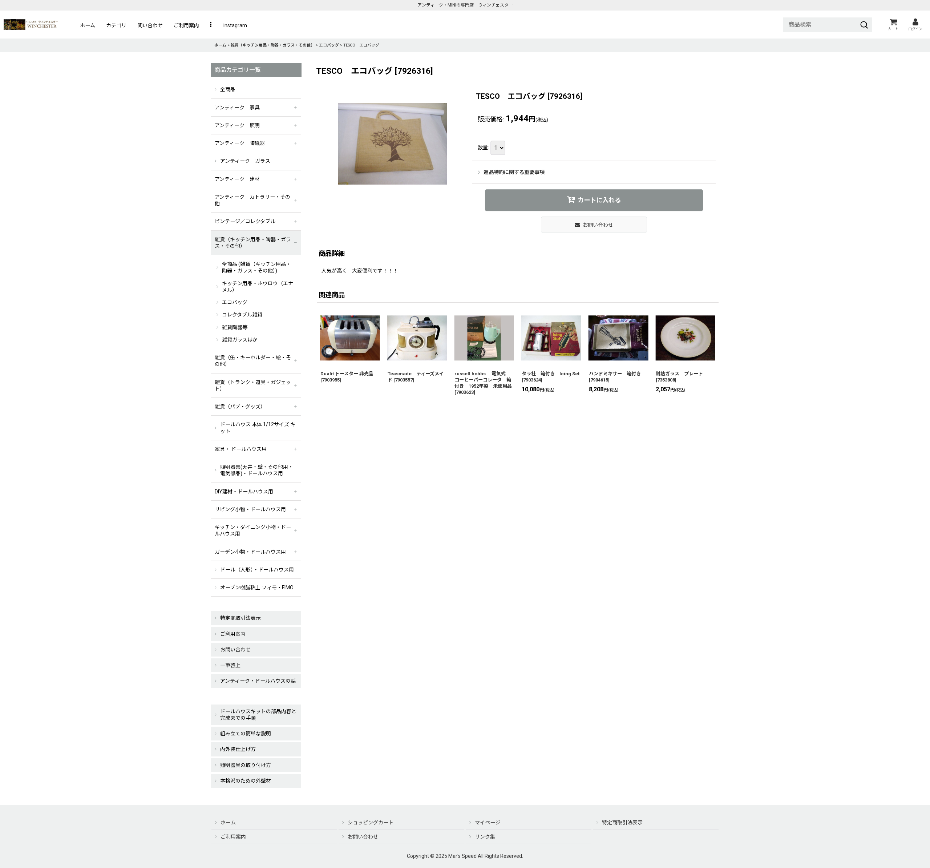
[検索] (864, 24)
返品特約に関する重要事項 (514, 172)
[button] (211, 25)
